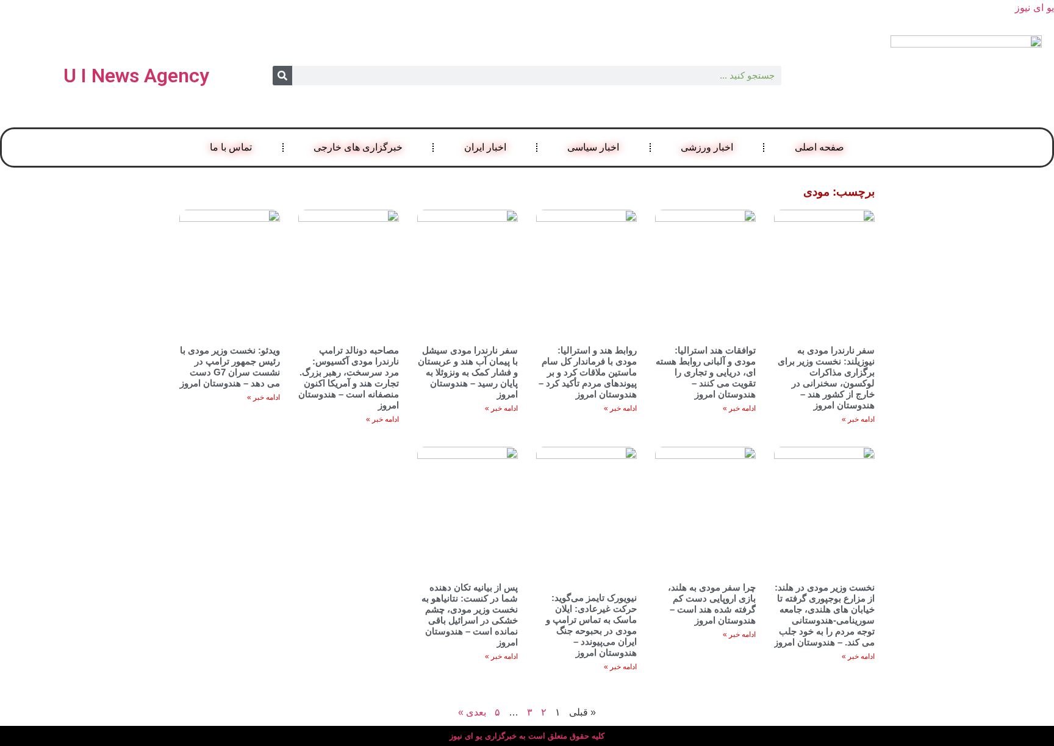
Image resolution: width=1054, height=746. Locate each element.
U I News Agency (136, 75)
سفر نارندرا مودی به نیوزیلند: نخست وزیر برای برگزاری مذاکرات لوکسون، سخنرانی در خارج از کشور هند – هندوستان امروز (826, 377)
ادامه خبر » (858, 419)
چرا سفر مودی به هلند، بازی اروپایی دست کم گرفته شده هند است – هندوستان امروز (712, 603)
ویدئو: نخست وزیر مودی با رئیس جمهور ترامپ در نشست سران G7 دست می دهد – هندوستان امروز (230, 366)
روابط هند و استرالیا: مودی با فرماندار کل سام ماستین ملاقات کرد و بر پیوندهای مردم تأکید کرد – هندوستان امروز (588, 372)
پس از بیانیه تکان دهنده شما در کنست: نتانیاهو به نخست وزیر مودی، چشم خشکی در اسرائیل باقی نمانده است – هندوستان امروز (469, 614)
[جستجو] (282, 75)
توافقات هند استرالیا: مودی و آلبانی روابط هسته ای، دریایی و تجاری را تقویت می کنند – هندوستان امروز (706, 372)
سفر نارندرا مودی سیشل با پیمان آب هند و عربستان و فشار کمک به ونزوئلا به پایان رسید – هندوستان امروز (468, 372)
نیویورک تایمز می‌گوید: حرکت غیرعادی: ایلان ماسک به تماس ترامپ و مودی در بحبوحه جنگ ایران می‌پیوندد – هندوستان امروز (591, 625)
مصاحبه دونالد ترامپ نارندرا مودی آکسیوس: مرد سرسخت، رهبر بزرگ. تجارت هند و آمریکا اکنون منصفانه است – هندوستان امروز (348, 377)
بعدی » (472, 712)
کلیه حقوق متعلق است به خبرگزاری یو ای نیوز (527, 736)
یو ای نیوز (1034, 7)
